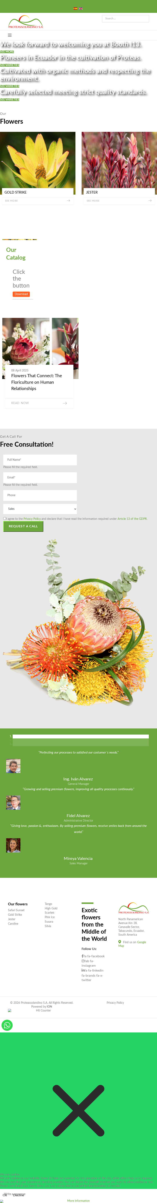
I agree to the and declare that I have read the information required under (76, 519)
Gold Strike (15, 914)
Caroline (13, 923)
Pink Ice (50, 917)
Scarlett (49, 912)
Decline (18, 1195)
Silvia (48, 926)
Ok (5, 1195)
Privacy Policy (32, 519)
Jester (11, 919)
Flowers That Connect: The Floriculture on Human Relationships (36, 382)
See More (11, 201)
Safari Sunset (16, 910)
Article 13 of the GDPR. (132, 519)
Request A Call (23, 526)
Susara (49, 921)
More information (78, 1201)
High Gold (51, 908)
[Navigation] (10, 35)
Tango (48, 904)
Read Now (20, 403)
